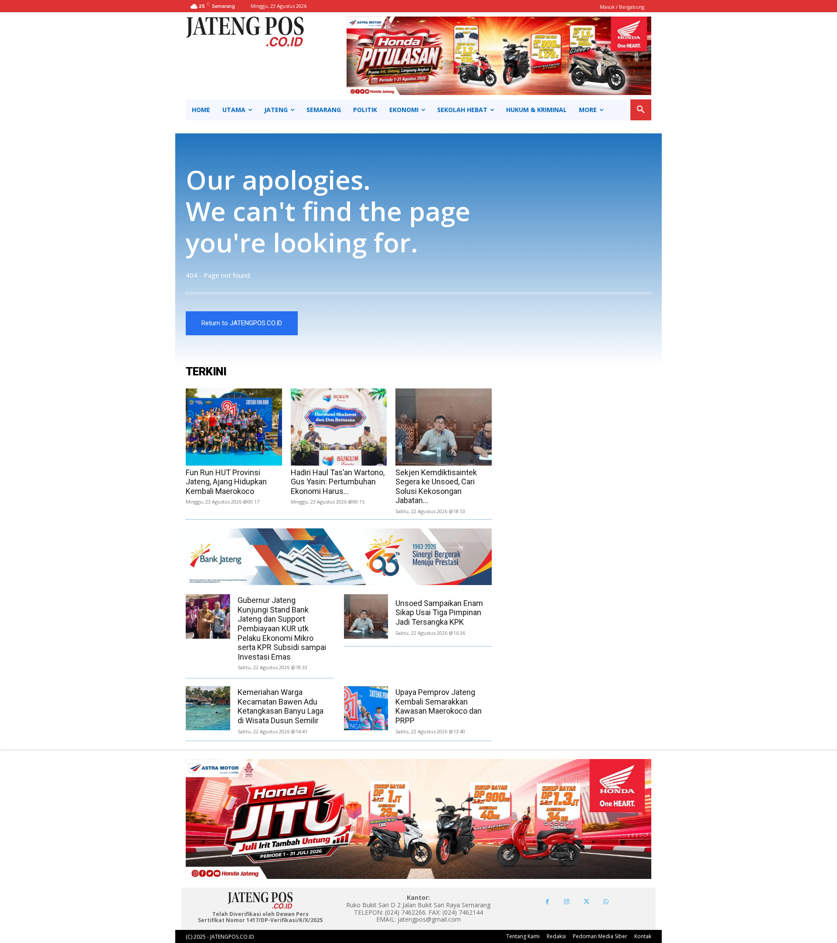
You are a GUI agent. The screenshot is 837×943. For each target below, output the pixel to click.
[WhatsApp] (606, 901)
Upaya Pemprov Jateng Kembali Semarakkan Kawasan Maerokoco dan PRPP (438, 706)
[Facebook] (547, 901)
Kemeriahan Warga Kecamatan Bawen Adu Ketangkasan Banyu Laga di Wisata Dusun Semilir (280, 706)
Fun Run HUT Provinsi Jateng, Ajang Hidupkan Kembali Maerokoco (226, 482)
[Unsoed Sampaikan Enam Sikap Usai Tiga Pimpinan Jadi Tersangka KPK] (366, 616)
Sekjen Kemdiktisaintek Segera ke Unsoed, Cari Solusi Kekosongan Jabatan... (436, 486)
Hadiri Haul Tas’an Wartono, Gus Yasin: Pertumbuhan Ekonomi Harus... (337, 482)
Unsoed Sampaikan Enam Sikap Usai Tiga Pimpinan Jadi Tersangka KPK (439, 612)
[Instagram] (567, 901)
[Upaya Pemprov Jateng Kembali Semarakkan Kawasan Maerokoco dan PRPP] (366, 708)
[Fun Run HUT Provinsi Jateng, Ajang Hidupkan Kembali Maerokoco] (234, 427)
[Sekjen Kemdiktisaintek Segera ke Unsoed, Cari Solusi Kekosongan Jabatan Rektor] (443, 427)
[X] (586, 901)
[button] (640, 109)
